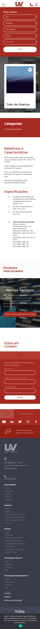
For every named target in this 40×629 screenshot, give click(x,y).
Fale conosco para (24, 430)
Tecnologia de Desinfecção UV (16, 575)
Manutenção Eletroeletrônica (15, 543)
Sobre (7, 488)
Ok (21, 626)
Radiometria (9, 546)
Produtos (8, 505)
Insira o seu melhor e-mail (15, 378)
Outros (7, 523)
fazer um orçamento (25, 433)
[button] (30, 70)
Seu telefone (9, 387)
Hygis (7, 508)
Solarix (7, 511)
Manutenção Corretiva (13, 541)
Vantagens (9, 567)
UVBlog (7, 597)
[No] (37, 621)
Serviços (7, 529)
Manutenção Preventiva (13, 538)
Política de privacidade (13, 600)
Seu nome (8, 369)
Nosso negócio (10, 484)
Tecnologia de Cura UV (13, 558)
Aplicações (9, 564)
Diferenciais (9, 491)
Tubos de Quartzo (14, 129)
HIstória (7, 494)
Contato (7, 593)
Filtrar (20, 49)
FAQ (6, 570)
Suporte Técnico (11, 552)
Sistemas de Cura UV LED (14, 514)
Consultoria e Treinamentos (15, 549)
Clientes (8, 496)
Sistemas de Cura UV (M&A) (15, 517)
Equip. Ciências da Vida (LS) (15, 520)
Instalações (9, 499)
